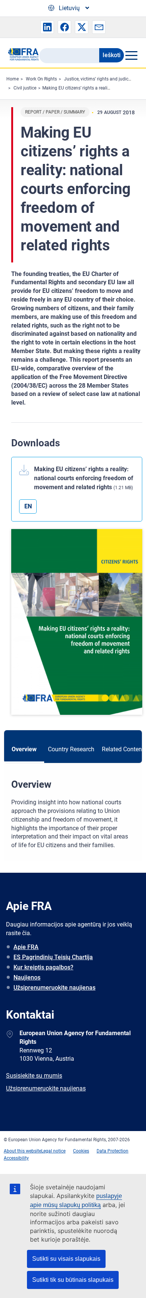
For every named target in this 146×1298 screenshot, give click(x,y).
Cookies (81, 1151)
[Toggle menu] (131, 55)
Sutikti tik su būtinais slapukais (72, 1280)
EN (28, 506)
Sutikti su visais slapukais (66, 1259)
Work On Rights (41, 79)
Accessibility (16, 1158)
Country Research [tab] (71, 749)
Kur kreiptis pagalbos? (43, 967)
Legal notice (53, 1151)
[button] (47, 27)
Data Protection (112, 1151)
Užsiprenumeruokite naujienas (54, 987)
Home (12, 79)
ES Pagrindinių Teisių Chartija (53, 957)
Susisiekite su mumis (34, 1075)
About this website (22, 1151)
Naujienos (26, 977)
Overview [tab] (24, 749)
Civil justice (24, 88)
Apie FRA (26, 947)
